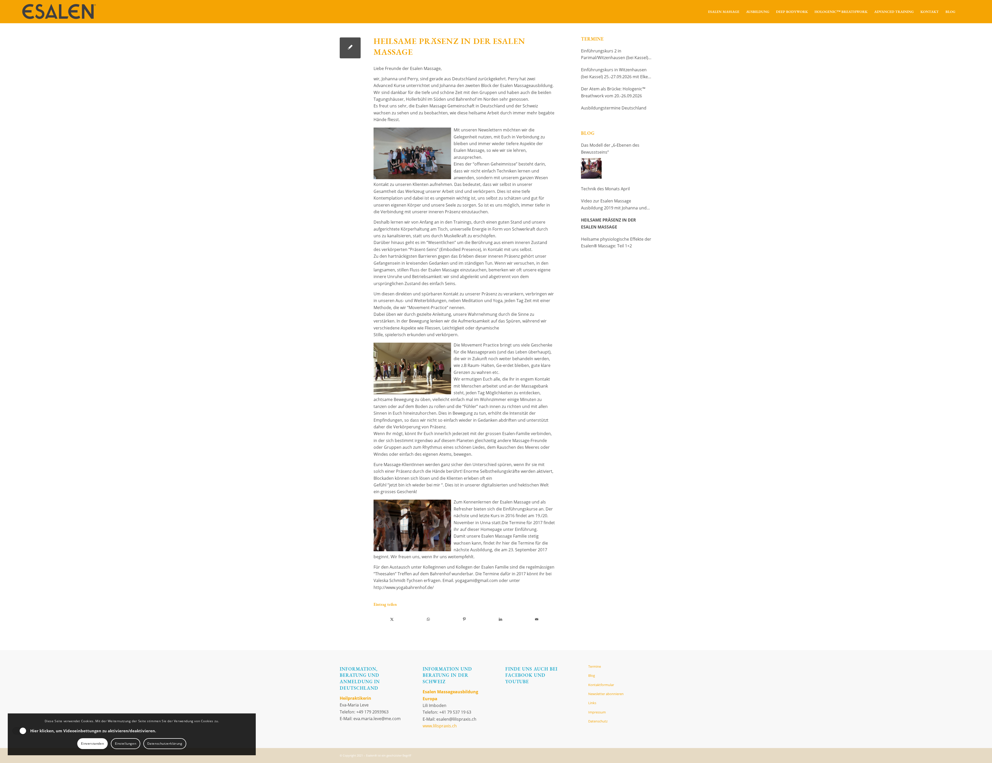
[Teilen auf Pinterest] (464, 619)
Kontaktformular (601, 684)
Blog (591, 675)
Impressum (597, 712)
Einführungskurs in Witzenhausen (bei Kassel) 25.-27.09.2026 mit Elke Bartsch (614, 73)
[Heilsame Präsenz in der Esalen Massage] (350, 47)
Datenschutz (598, 721)
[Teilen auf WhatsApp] (428, 619)
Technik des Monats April (605, 189)
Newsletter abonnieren (606, 693)
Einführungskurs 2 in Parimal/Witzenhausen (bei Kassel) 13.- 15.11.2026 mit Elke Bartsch (614, 54)
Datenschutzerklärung (164, 743)
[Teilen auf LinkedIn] (500, 619)
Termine (594, 666)
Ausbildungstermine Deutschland (613, 108)
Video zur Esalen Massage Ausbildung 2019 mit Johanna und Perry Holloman (614, 204)
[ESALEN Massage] (58, 11)
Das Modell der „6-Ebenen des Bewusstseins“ (610, 148)
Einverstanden (92, 743)
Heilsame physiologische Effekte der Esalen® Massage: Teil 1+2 (616, 242)
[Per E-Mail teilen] (537, 619)
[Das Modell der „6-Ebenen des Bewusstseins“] (591, 168)
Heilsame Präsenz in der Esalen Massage (608, 223)
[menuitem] (724, 11)
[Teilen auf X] (392, 619)
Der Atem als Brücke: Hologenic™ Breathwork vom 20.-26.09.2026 (613, 92)
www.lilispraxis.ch (440, 726)
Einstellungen (125, 743)
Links (592, 703)
